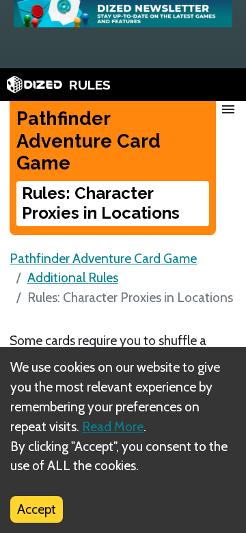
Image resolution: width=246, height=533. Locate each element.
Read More (113, 426)
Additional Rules (72, 277)
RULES (90, 84)
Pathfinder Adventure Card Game (103, 258)
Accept (36, 509)
